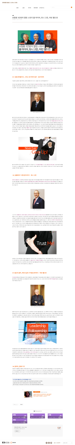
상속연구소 (41, 7)
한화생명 (36, 7)
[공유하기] (16, 404)
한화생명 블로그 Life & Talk (9, 2)
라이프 (29, 7)
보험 (17, 7)
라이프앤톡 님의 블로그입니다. (19, 428)
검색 (71, 7)
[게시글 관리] (17, 404)
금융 (23, 7)
